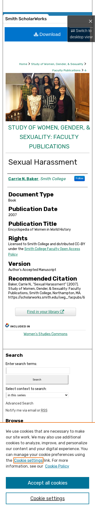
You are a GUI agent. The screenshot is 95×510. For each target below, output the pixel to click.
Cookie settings (28, 460)
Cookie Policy (57, 466)
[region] (47, 466)
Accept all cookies (47, 483)
